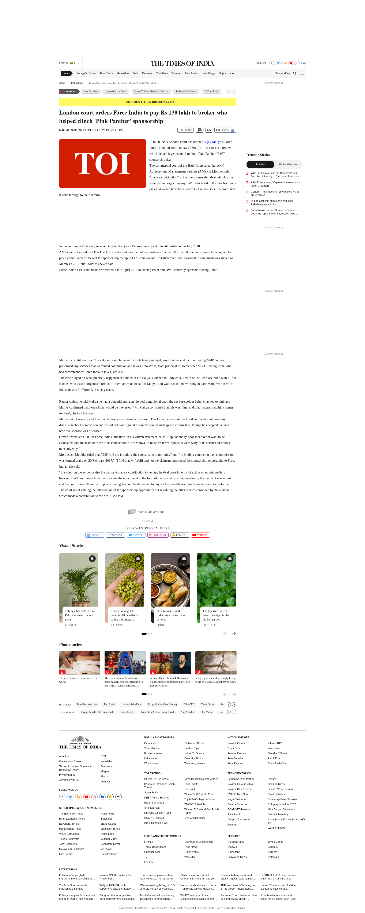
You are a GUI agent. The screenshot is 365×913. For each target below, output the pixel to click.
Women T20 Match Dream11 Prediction (130, 91)
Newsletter (107, 761)
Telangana (176, 73)
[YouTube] (291, 63)
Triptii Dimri (234, 748)
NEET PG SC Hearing (156, 797)
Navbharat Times (69, 823)
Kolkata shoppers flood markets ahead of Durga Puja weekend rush (77, 897)
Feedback (106, 766)
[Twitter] (278, 63)
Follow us (222, 130)
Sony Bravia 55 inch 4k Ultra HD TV (286, 821)
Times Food (107, 833)
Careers (272, 852)
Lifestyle (149, 862)
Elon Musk (206, 712)
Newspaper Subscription (198, 841)
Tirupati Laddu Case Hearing (162, 704)
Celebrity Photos (193, 758)
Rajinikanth (234, 814)
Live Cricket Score (194, 817)
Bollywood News (194, 743)
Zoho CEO (189, 704)
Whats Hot (190, 857)
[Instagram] (297, 63)
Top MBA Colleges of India (199, 799)
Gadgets (273, 847)
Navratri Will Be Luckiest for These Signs (115, 877)
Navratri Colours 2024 (240, 784)
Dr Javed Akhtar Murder (165, 91)
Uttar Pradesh (192, 73)
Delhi (135, 73)
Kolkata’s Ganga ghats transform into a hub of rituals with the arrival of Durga (75, 877)
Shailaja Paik (151, 807)
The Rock (189, 789)
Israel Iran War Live (87, 704)
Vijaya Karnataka (69, 833)
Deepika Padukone (238, 819)
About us (64, 756)
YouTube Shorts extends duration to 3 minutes (73, 887)
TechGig (232, 847)
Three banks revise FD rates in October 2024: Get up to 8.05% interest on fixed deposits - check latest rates (273, 213)
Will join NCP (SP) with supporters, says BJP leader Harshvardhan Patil (115, 887)
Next (233, 634)
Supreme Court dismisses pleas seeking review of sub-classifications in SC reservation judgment (239, 897)
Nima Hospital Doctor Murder (201, 779)
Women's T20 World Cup (198, 794)
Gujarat (222, 73)
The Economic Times (71, 813)
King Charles (187, 712)
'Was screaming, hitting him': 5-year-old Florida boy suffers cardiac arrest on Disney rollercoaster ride (157, 887)
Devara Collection (237, 804)
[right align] (233, 91)
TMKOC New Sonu (238, 794)
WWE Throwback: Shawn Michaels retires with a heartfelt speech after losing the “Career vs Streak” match (198, 897)
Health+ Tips (191, 748)
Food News (190, 847)
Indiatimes (106, 818)
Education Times (110, 828)
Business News (153, 753)
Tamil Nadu (162, 73)
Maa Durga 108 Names (281, 809)
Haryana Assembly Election (217, 91)
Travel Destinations (155, 847)
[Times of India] (182, 64)
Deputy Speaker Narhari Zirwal (97, 712)
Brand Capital (108, 823)
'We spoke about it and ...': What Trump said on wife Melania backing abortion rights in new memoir (198, 887)
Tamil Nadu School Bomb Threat (157, 712)
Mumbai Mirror (109, 838)
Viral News (274, 748)
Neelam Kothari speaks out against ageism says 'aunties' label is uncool (237, 877)
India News (150, 758)
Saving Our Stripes (86, 73)
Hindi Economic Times (72, 818)
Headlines (150, 743)
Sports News (151, 748)
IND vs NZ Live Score (156, 779)
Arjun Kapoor (235, 763)
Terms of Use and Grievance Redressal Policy (75, 768)
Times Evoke (106, 73)
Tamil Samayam (68, 844)
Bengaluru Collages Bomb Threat (159, 786)
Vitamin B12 (275, 743)
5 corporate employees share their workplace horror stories (156, 877)
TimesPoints (108, 813)
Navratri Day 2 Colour (239, 789)
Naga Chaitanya (236, 799)
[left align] (228, 91)
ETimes (148, 841)
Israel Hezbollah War (156, 822)
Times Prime (191, 852)
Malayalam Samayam (71, 849)
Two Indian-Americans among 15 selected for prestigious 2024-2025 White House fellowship (157, 897)
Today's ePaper (283, 73)
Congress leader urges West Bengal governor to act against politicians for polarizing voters (117, 897)
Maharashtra (123, 73)
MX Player (106, 849)
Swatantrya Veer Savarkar (283, 799)
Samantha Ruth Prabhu (241, 779)
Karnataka (147, 73)
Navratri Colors (236, 743)
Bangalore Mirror (110, 844)
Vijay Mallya (212, 142)
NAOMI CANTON (70, 130)
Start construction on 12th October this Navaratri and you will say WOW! (197, 877)
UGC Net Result (190, 91)
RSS (103, 756)
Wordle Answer (276, 828)
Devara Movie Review (280, 789)
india (65, 73)
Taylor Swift (207, 704)
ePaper (105, 771)
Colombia (273, 857)
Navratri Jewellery (278, 814)
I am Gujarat (66, 854)
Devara (272, 779)
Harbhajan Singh (154, 802)
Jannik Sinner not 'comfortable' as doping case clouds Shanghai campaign (278, 887)
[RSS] (284, 63)
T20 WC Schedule (194, 804)
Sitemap (105, 776)
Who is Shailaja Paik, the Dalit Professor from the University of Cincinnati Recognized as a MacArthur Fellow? (276, 176)
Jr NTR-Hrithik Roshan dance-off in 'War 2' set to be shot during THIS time (278, 877)
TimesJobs (233, 852)
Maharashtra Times (70, 828)
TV (145, 857)
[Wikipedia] (118, 797)
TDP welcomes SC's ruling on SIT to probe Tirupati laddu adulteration (238, 887)
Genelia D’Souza (277, 753)
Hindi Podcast (109, 854)
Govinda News (276, 784)
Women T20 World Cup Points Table (201, 811)
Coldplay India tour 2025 (282, 804)
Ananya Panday (236, 753)
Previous (225, 633)
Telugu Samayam (69, 838)
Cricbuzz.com (152, 852)
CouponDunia (235, 841)
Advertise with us (69, 779)
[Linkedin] (303, 63)
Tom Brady (109, 704)
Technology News (194, 763)
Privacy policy (67, 774)
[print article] (199, 130)
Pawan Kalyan (127, 712)
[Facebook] (272, 63)
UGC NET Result (154, 817)
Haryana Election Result (94, 91)
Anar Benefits (235, 758)
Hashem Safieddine (131, 704)
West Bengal (209, 73)
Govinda (232, 824)
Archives (105, 781)
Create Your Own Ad (70, 761)
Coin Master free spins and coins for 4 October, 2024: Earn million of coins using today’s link (278, 897)
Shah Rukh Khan (277, 763)
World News (151, 763)
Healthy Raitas (276, 794)
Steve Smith (151, 792)
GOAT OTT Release (238, 809)
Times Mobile (275, 841)
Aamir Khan (274, 758)
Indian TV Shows (194, 753)
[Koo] (110, 797)
